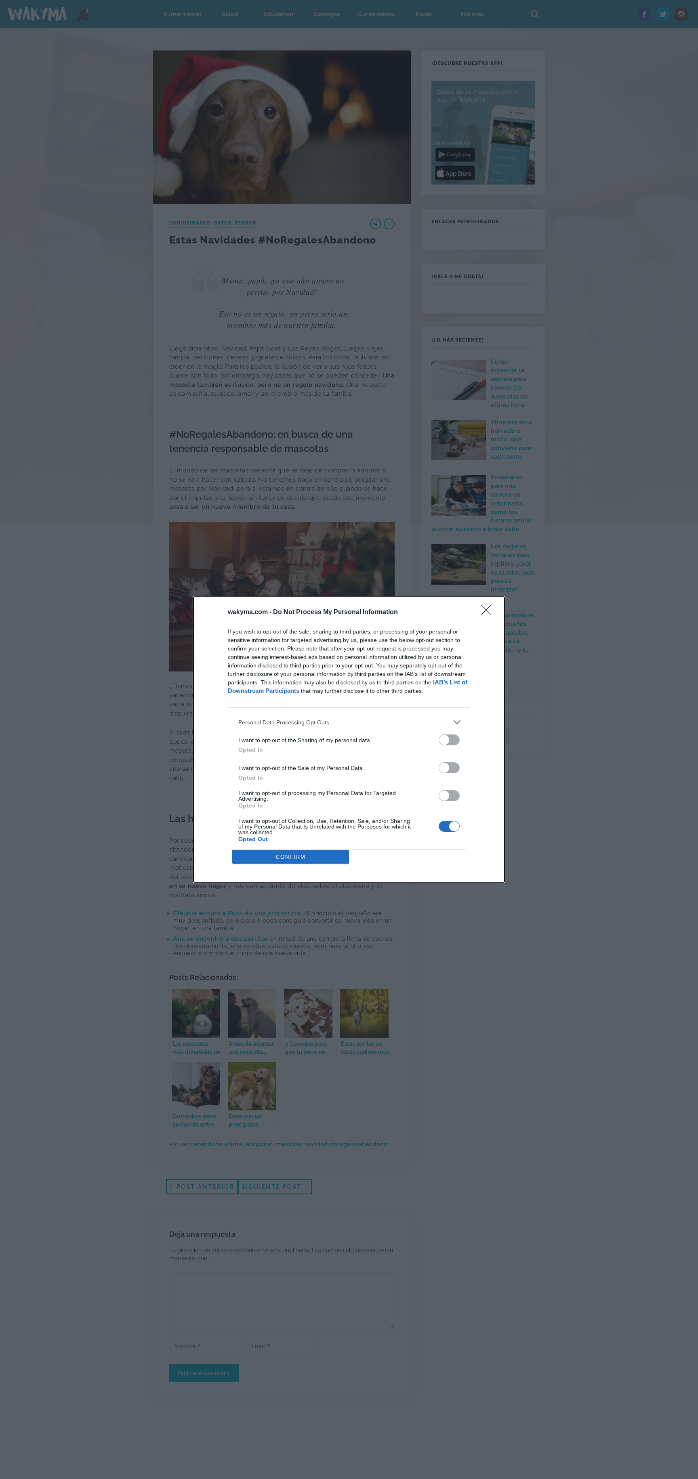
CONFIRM (291, 857)
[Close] (488, 612)
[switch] (449, 739)
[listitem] (349, 722)
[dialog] (349, 739)
